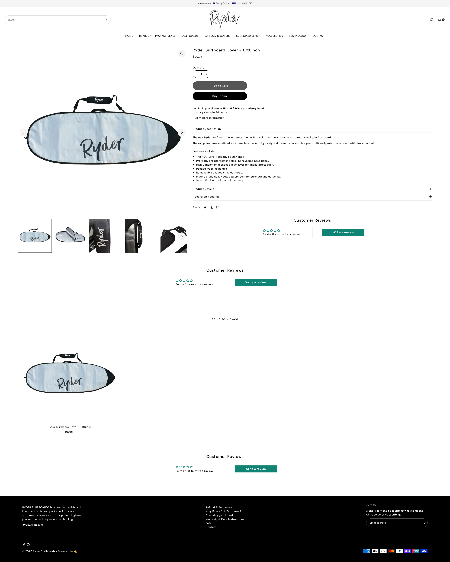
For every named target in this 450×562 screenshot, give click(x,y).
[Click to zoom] (182, 53)
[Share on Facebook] (205, 207)
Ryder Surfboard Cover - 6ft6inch (70, 427)
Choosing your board (219, 515)
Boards (144, 35)
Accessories (274, 35)
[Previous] (23, 132)
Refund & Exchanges (219, 507)
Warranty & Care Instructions (225, 519)
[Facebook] (24, 545)
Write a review (343, 232)
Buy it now (219, 96)
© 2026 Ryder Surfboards (38, 551)
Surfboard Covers (217, 35)
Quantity (198, 67)
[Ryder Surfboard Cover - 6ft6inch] (70, 375)
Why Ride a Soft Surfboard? (224, 511)
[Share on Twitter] (211, 207)
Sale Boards (190, 35)
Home (129, 35)
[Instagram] (28, 545)
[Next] (182, 132)
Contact (319, 35)
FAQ (208, 523)
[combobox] (58, 19)
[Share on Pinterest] (217, 207)
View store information (209, 118)
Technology (297, 35)
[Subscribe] (423, 522)
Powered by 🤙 (67, 551)
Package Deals (165, 35)
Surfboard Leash (248, 35)
